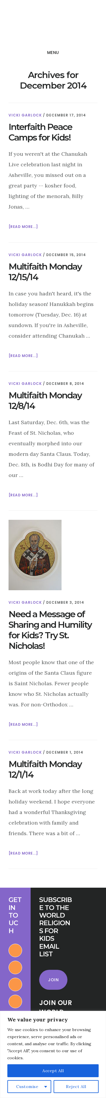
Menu (53, 52)
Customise (27, 1086)
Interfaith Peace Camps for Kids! (40, 132)
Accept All (53, 1070)
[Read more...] (23, 227)
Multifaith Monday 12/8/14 (45, 400)
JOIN (53, 980)
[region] (53, 1054)
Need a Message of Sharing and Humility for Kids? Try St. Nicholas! (50, 630)
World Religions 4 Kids (46, 25)
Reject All (76, 1086)
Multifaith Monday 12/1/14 (45, 769)
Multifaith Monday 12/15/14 (45, 271)
